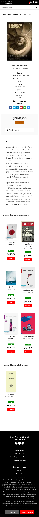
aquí (14, 506)
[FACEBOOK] (16, 443)
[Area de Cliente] (33, 2)
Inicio (4, 15)
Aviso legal (19, 471)
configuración (29, 506)
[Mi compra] (31, 2)
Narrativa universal (15, 15)
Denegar (12, 512)
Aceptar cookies (27, 512)
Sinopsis (9, 142)
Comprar (11, 258)
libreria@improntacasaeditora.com (19, 457)
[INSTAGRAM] (22, 443)
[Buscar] (36, 7)
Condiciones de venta (19, 474)
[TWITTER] (19, 443)
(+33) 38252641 (19, 453)
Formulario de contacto (19, 460)
